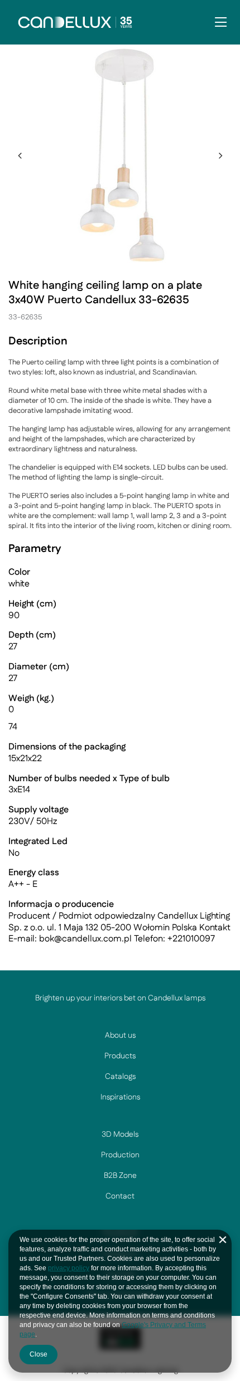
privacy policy (68, 1268)
